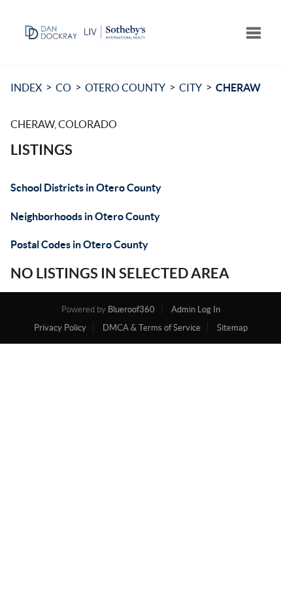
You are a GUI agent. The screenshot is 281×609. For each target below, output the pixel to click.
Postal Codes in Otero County (79, 244)
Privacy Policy (60, 328)
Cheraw (238, 87)
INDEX (26, 87)
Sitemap (232, 328)
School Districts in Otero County (85, 187)
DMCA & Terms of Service (152, 328)
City (190, 87)
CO (63, 87)
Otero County (125, 87)
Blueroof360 (131, 309)
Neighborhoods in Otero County (85, 216)
